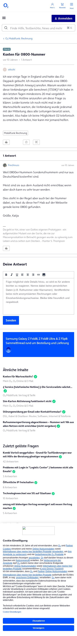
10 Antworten (10, 498)
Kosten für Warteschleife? (18, 376)
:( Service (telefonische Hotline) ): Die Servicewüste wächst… (37, 387)
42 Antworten (10, 461)
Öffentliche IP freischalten (18, 482)
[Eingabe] (6, 27)
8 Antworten (10, 487)
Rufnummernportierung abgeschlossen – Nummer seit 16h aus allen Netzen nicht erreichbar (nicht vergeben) (38, 424)
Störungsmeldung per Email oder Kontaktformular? (32, 411)
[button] (4, 19)
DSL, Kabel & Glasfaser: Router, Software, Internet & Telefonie (37, 416)
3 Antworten (10, 476)
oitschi (11, 69)
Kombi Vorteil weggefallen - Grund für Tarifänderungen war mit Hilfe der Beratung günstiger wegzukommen (37, 454)
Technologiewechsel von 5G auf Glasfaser (27, 493)
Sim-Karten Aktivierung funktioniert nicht (27, 401)
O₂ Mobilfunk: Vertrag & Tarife (19, 395)
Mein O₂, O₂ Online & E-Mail (18, 381)
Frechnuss (13, 165)
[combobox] (38, 27)
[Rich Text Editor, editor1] (38, 296)
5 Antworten (10, 513)
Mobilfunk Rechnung (15, 133)
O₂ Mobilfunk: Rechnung (18, 38)
